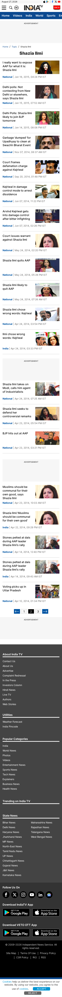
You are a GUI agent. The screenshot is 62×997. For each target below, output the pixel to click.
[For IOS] (46, 933)
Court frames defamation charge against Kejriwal (15, 165)
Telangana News (40, 832)
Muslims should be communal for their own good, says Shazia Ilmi (15, 492)
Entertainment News (14, 764)
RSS (43, 957)
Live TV (7, 694)
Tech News (9, 774)
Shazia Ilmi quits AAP (16, 260)
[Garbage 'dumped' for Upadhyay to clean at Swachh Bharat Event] (47, 142)
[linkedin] (40, 894)
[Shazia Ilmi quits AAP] (47, 265)
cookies (23, 988)
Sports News (10, 769)
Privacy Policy (48, 953)
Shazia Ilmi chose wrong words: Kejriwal (17, 311)
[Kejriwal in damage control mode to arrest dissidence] (47, 191)
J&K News (8, 870)
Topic (14, 46)
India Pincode (10, 726)
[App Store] (46, 913)
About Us (8, 665)
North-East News (12, 846)
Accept (41, 988)
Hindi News (9, 689)
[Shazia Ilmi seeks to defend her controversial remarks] (47, 413)
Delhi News (9, 827)
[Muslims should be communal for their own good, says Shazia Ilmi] (47, 491)
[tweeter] (14, 894)
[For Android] (16, 933)
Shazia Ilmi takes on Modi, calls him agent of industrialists (16, 387)
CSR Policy (22, 957)
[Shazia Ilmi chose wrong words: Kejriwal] (47, 314)
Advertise (8, 670)
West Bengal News (41, 836)
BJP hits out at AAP (15, 433)
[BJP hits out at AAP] (47, 438)
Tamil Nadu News (12, 851)
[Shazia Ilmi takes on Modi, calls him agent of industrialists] (47, 389)
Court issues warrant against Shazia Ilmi (16, 237)
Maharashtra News (41, 822)
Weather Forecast (12, 721)
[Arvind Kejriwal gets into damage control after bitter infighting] (47, 216)
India (29, 15)
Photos (6, 755)
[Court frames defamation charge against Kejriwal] (47, 167)
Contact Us (9, 661)
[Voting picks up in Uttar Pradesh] (47, 591)
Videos (17, 15)
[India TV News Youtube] (59, 2)
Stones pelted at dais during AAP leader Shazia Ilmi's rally (16, 541)
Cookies (7, 981)
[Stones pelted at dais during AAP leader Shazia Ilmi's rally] (47, 542)
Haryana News (11, 832)
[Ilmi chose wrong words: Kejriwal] (47, 339)
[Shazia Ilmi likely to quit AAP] (47, 290)
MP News (8, 841)
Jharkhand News (12, 836)
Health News (10, 788)
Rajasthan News (40, 827)
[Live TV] (56, 7)
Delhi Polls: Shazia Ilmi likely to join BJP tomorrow (17, 116)
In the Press (9, 680)
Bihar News (9, 822)
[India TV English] (33, 8)
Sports (51, 15)
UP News (8, 855)
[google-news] (49, 894)
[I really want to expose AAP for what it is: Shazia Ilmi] (47, 67)
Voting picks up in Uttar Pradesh (14, 588)
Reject (32, 993)
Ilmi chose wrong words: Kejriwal (14, 335)
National (7, 76)
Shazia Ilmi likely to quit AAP (15, 286)
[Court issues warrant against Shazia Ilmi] (47, 240)
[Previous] (17, 611)
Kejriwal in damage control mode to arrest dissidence (17, 190)
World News (9, 750)
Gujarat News (10, 865)
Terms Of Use (28, 953)
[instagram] (23, 894)
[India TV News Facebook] (52, 2)
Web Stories (9, 704)
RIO (35, 957)
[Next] (45, 611)
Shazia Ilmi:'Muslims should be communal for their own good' (16, 516)
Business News (11, 783)
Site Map (11, 953)
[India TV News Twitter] (56, 2)
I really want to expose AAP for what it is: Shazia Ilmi (17, 66)
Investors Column (12, 685)
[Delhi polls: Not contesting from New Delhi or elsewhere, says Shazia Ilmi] (47, 92)
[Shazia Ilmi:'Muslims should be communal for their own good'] (47, 518)
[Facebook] (6, 894)
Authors (7, 699)
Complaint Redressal (14, 675)
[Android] (47, 2)
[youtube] (31, 894)
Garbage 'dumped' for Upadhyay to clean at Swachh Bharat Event (17, 141)
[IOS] (44, 2)
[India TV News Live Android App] (16, 913)
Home (5, 15)
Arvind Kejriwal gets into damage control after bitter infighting (16, 215)
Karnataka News (12, 875)
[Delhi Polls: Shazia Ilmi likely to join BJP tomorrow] (47, 118)
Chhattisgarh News (13, 860)
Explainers (8, 779)
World (39, 15)
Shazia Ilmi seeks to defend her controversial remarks (17, 412)
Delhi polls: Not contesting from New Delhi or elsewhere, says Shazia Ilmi (16, 92)
